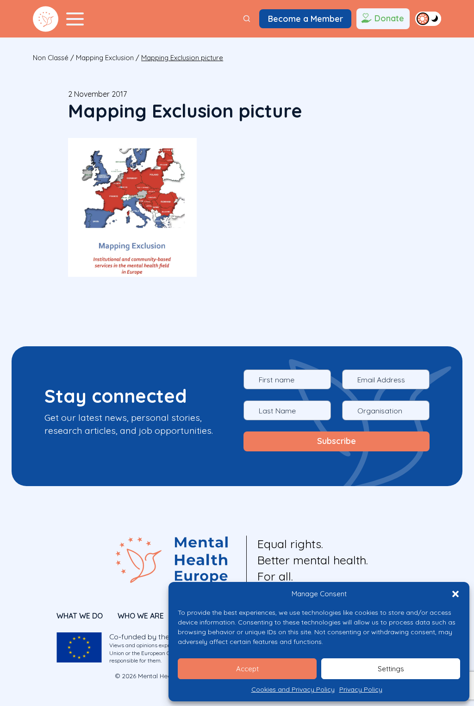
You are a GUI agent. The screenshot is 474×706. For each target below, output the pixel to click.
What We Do (79, 615)
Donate (389, 18)
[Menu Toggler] (75, 19)
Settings (391, 668)
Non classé (51, 57)
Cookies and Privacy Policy (293, 689)
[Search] (246, 19)
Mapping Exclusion (105, 57)
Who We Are (141, 615)
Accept (247, 668)
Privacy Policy (360, 689)
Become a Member (305, 18)
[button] (455, 594)
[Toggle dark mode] (428, 18)
